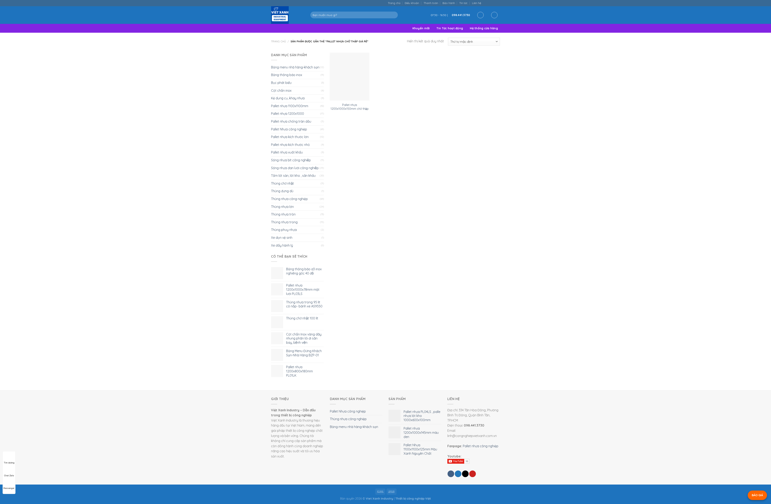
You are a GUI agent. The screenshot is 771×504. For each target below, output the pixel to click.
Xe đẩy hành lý (282, 245)
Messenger (9, 488)
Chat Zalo (9, 475)
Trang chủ (394, 3)
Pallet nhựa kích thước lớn (290, 137)
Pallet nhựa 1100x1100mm (289, 106)
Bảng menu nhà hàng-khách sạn (295, 67)
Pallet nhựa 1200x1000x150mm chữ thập (349, 107)
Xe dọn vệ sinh (281, 238)
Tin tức (463, 3)
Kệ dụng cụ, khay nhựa (288, 98)
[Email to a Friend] (465, 473)
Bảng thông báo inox (286, 75)
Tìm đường (9, 462)
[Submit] (394, 15)
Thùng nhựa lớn (282, 207)
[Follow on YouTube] (498, 2)
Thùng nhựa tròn (283, 214)
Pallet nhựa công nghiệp (480, 446)
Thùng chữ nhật (282, 183)
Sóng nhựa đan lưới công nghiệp (295, 168)
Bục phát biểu (281, 83)
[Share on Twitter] (458, 473)
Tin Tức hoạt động (449, 28)
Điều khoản (412, 3)
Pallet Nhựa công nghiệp (289, 129)
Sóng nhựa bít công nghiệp (291, 160)
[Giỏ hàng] (494, 15)
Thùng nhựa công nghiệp (289, 199)
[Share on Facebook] (451, 473)
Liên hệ (476, 3)
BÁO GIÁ (757, 495)
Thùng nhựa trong (284, 222)
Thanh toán (431, 3)
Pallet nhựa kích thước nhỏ (290, 145)
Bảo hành (449, 3)
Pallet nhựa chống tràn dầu (291, 121)
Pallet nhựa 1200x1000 (287, 114)
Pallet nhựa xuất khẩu (287, 152)
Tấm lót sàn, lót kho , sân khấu (293, 176)
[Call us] (493, 2)
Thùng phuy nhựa (284, 230)
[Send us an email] (489, 2)
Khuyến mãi (421, 28)
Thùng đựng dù (282, 191)
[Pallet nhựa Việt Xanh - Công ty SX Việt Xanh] (287, 15)
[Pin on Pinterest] (472, 473)
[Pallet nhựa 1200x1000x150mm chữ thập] (349, 77)
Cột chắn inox (281, 90)
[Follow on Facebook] (485, 2)
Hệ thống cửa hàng (484, 28)
